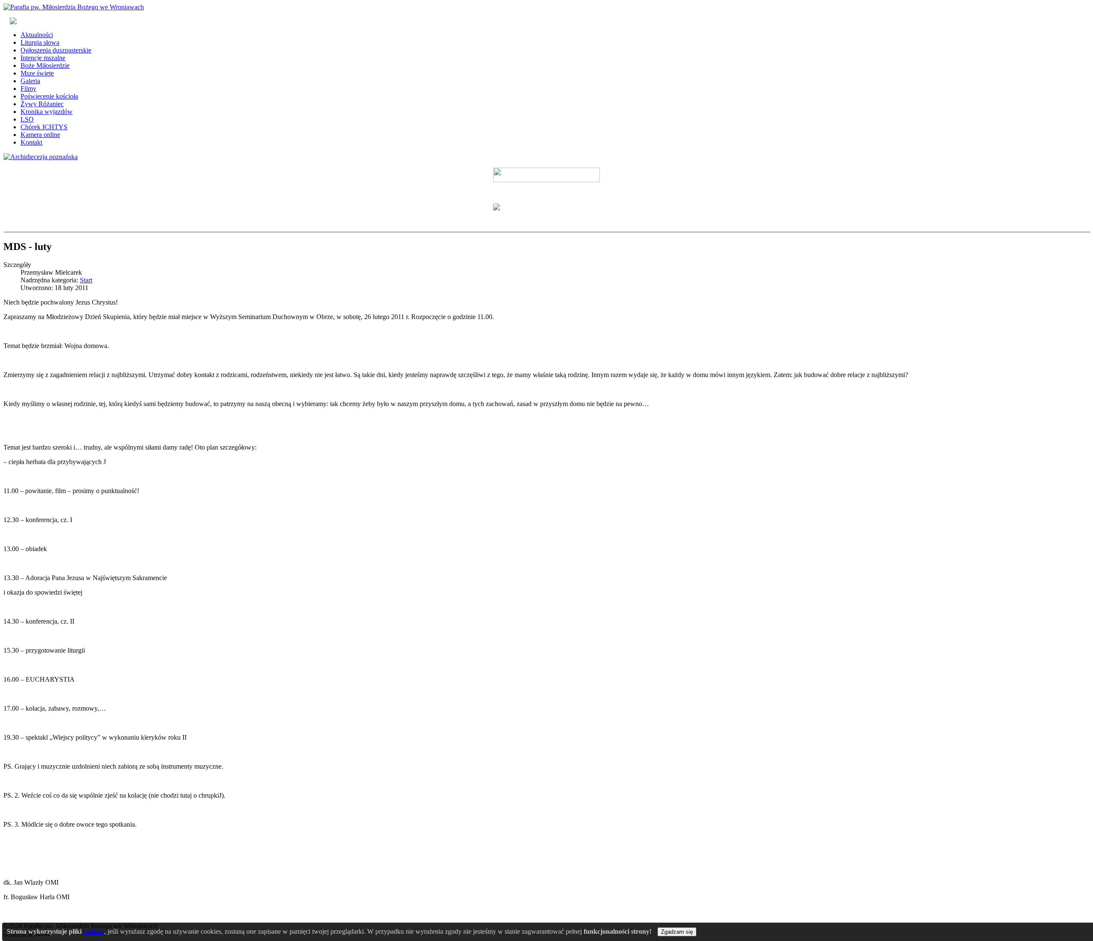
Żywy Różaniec (42, 103)
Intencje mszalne (42, 57)
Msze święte (37, 73)
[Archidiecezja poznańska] (40, 156)
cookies (93, 931)
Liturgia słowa (39, 42)
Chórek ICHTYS (43, 127)
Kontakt (31, 142)
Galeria (30, 80)
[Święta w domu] (546, 175)
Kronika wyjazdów (46, 111)
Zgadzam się (677, 932)
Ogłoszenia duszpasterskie (55, 50)
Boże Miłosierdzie (45, 65)
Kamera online (40, 134)
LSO (27, 119)
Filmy (28, 88)
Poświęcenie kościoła (49, 96)
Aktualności (36, 34)
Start (86, 280)
